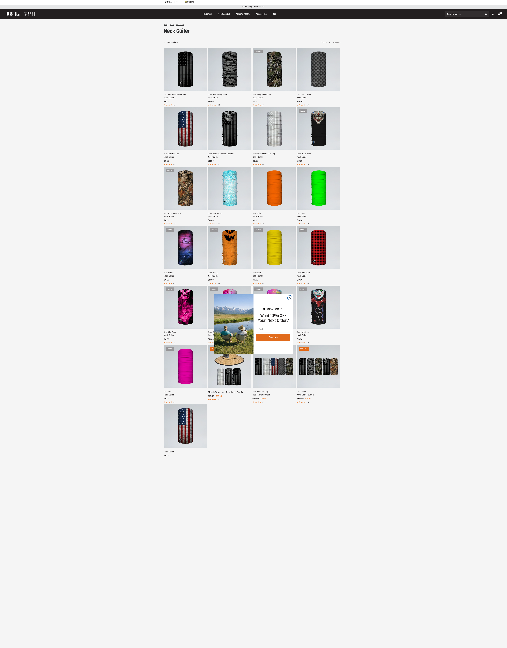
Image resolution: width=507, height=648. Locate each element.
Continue (273, 337)
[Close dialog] (289, 297)
